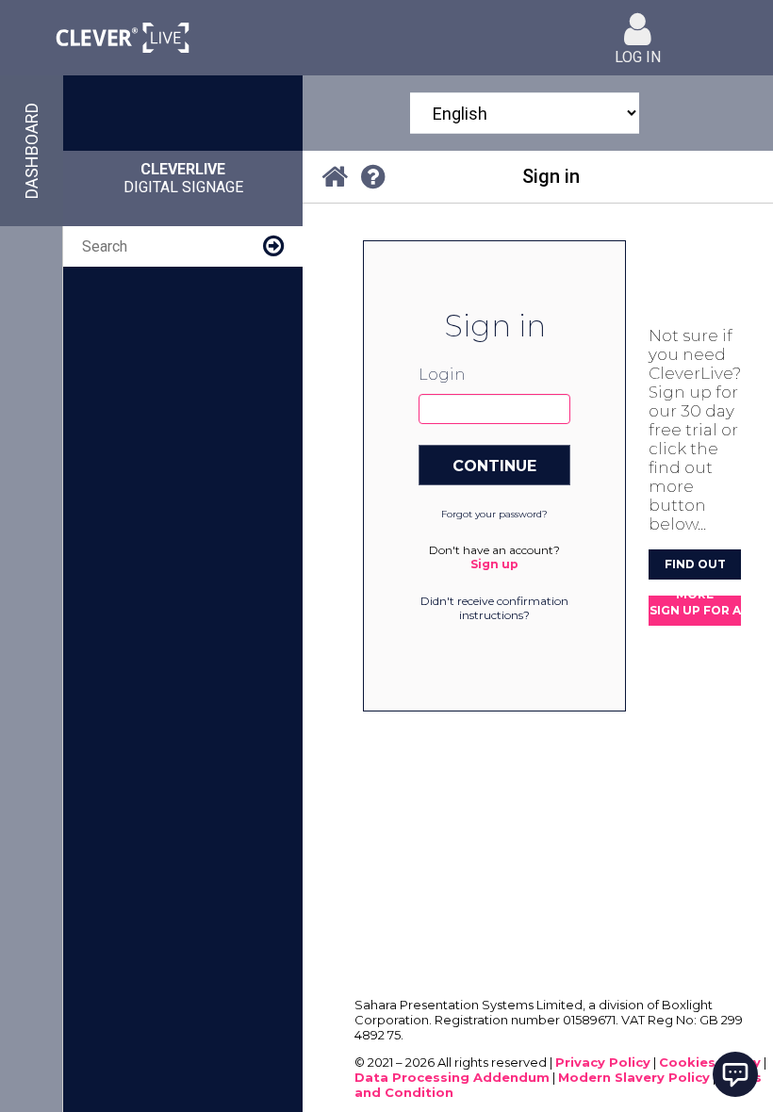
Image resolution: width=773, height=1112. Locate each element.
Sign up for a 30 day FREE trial (695, 614)
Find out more (695, 568)
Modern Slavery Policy (634, 1077)
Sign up (494, 564)
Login (442, 375)
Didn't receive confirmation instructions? (494, 608)
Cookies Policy (710, 1062)
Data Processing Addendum (452, 1077)
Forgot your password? (494, 514)
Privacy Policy (602, 1062)
